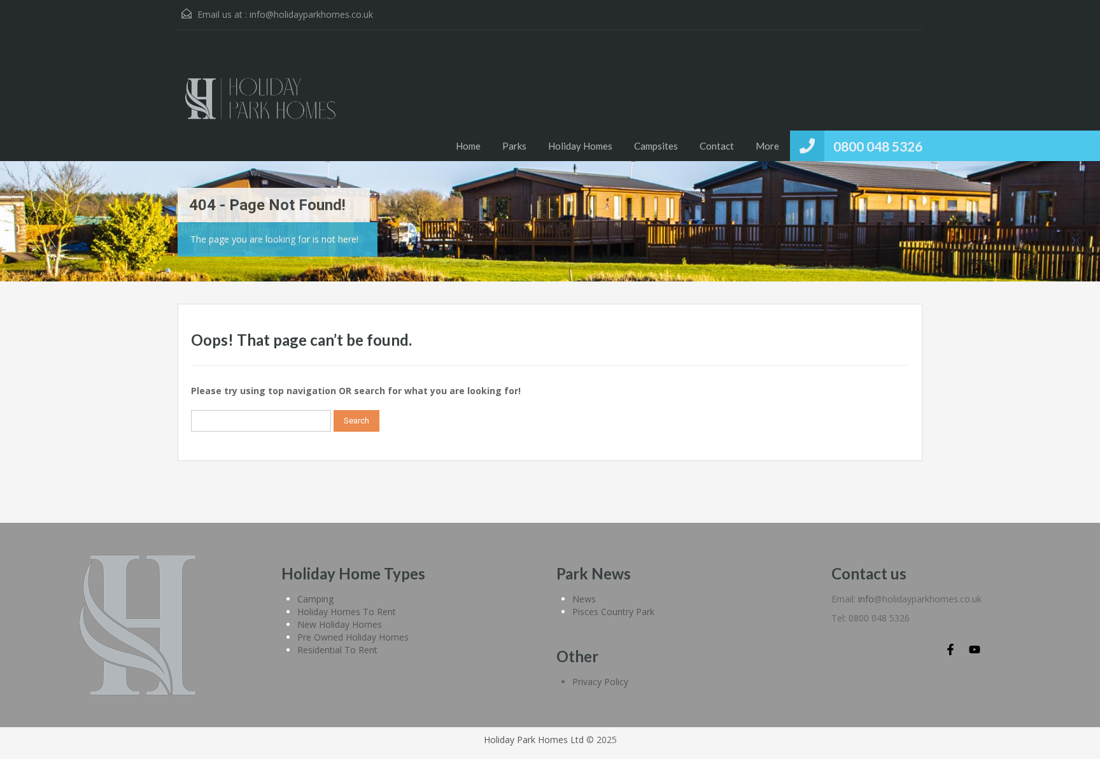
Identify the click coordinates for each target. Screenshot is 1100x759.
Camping (315, 599)
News (584, 599)
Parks (514, 146)
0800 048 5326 (877, 146)
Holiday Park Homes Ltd (534, 740)
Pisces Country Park (613, 612)
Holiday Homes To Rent (346, 612)
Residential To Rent (337, 650)
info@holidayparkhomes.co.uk (311, 14)
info (866, 599)
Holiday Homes (580, 146)
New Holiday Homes (339, 624)
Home (468, 146)
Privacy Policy (600, 682)
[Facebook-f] (950, 649)
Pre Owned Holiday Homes (353, 637)
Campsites (656, 146)
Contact (717, 146)
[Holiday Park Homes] (260, 105)
